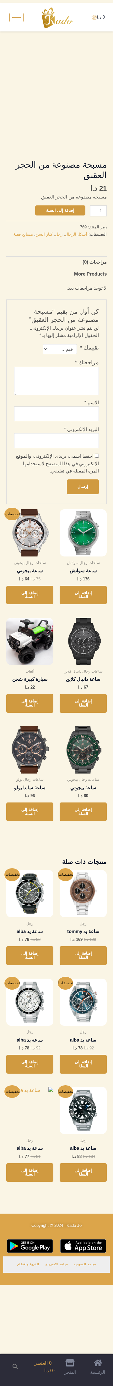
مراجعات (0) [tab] (95, 262)
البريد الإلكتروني (81, 429)
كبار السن (43, 234)
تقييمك (89, 347)
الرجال (70, 234)
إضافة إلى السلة (60, 210)
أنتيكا (83, 234)
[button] (15, 1367)
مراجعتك (87, 362)
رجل (58, 234)
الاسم (91, 402)
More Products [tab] (90, 274)
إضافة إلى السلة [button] (83, 594)
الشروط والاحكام (28, 1264)
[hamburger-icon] (16, 17)
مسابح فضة (23, 234)
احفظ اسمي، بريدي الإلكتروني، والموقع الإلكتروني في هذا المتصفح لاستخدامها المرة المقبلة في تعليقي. (57, 463)
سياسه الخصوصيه (85, 1264)
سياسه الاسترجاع (56, 1264)
